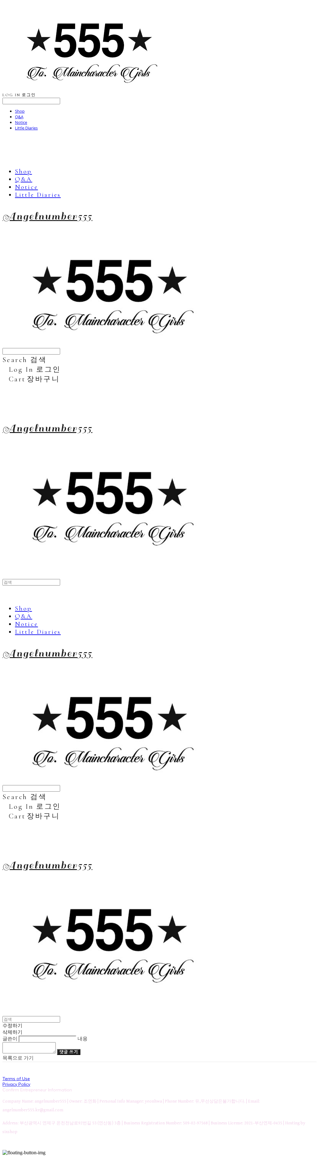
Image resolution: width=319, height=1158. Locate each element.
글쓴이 (9, 1039)
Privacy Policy (16, 1084)
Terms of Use (16, 1078)
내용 (83, 1039)
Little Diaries (26, 128)
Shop (20, 111)
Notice (21, 122)
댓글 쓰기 (69, 1052)
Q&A (19, 117)
